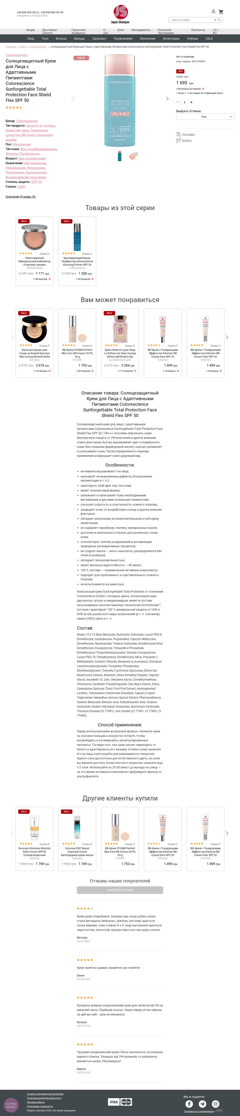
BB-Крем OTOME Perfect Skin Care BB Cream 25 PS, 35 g (77, 353)
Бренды (79, 38)
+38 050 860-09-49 (52, 12)
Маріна (81, 1068)
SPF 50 (36, 182)
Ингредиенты (141, 30)
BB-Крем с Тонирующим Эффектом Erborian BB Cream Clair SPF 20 (205, 353)
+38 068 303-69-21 (28, 12)
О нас (105, 31)
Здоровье (99, 38)
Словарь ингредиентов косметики (45, 1094)
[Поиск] (219, 20)
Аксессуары (171, 38)
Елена (80, 975)
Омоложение (36, 172)
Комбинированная (42, 149)
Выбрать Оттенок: (189, 111)
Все (23, 149)
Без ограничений (32, 158)
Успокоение (36, 168)
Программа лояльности (40, 1106)
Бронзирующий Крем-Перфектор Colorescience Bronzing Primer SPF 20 (77, 261)
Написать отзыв (120, 890)
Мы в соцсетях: (194, 1096)
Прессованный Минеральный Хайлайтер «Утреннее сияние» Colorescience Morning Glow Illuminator (34, 264)
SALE (209, 38)
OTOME (77, 359)
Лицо (30, 38)
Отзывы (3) (45, 345)
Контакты (198, 30)
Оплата (186, 140)
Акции (30, 30)
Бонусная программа (166, 31)
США (21, 187)
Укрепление (15, 172)
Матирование (35, 163)
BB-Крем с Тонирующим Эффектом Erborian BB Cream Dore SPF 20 (163, 353)
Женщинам (22, 144)
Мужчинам (147, 38)
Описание (12, 196)
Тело (45, 38)
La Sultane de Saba (120, 359)
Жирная (12, 154)
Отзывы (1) (45, 254)
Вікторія (82, 937)
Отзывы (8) (45, 844)
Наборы (192, 38)
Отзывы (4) (28, 196)
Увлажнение (16, 168)
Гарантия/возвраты (79, 31)
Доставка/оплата (49, 31)
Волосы (61, 38)
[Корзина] (220, 12)
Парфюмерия (123, 38)
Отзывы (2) (130, 345)
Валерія (82, 1022)
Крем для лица (17, 130)
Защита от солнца (40, 126)
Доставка (188, 134)
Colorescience (16, 55)
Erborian (163, 359)
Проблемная (30, 154)
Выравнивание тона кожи (26, 177)
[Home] (120, 14)
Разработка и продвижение (199, 1111)
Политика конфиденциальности (44, 1098)
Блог (121, 30)
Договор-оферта (36, 1102)
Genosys (34, 359)
